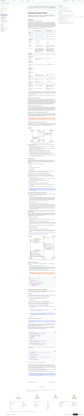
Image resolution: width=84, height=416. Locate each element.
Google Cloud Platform (28, 411)
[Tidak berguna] (55, 10)
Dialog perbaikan (52, 371)
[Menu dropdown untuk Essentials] (10, 1)
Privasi (10, 414)
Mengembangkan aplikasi (21, 0)
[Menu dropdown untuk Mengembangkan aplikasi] (25, 1)
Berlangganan (75, 414)
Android (10, 402)
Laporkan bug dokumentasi (74, 403)
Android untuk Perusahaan (12, 403)
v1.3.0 (46, 92)
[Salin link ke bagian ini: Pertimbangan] (34, 19)
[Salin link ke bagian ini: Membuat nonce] (34, 158)
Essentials (8, 0)
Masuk (82, 0)
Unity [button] (35, 276)
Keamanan (11, 404)
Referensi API (60, 404)
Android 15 (48, 404)
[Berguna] (54, 10)
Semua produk (33, 411)
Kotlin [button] (29, 276)
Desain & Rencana (14, 0)
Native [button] (42, 276)
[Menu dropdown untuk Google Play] (30, 1)
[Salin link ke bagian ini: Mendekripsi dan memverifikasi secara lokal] (42, 318)
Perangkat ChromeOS (36, 404)
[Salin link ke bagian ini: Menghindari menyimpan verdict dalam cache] (42, 105)
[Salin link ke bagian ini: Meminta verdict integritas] (38, 262)
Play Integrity (8, 3)
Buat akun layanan (31, 305)
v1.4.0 (36, 91)
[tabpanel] (42, 282)
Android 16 (48, 403)
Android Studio (79, 0)
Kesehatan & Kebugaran (24, 404)
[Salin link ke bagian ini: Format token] (33, 293)
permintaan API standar (38, 15)
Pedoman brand (15, 414)
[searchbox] (4, 5)
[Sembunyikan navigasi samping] (8, 414)
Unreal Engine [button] (38, 276)
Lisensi (12, 414)
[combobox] (66, 0)
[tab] (29, 276)
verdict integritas (44, 362)
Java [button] (32, 276)
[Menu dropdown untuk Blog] (35, 1)
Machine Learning (24, 403)
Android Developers (30, 10)
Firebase (24, 411)
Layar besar (35, 402)
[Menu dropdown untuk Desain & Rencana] (17, 1)
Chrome (21, 411)
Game (22, 402)
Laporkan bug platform (74, 402)
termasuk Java (42, 314)
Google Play (28, 0)
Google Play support (74, 404)
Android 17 (48, 402)
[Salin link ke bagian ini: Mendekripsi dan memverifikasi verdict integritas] (47, 289)
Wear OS (35, 403)
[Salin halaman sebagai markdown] (49, 13)
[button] (4, 28)
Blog (33, 0)
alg (37, 298)
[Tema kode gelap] (54, 277)
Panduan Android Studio (61, 402)
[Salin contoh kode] (55, 277)
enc (44, 298)
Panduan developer (61, 403)
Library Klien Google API (50, 313)
